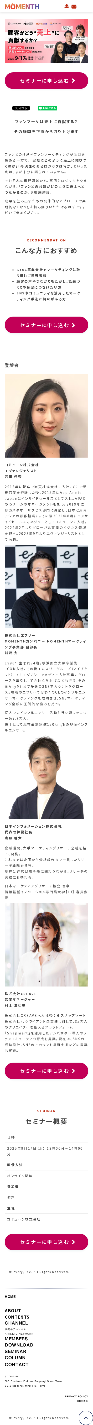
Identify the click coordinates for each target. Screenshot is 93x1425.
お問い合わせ (74, 6)
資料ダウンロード (66, 6)
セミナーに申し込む (44, 80)
